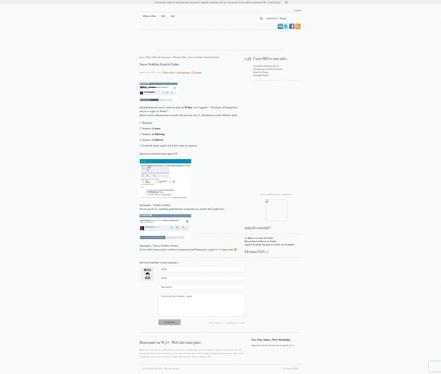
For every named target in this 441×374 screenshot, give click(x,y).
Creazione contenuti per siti (266, 65)
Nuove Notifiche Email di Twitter (159, 64)
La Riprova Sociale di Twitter (259, 237)
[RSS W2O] (298, 28)
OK (286, 2)
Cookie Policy (274, 2)
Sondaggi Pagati (261, 75)
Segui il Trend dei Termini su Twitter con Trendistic (270, 244)
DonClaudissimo (183, 72)
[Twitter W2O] (286, 28)
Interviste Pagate (261, 72)
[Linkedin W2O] (280, 28)
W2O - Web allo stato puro (158, 57)
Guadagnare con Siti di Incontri (268, 68)
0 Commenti (196, 72)
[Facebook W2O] (292, 28)
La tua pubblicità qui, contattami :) (276, 194)
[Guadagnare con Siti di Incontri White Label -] (276, 220)
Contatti (297, 10)
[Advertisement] (220, 39)
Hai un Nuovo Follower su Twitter (261, 241)
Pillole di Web (179, 57)
